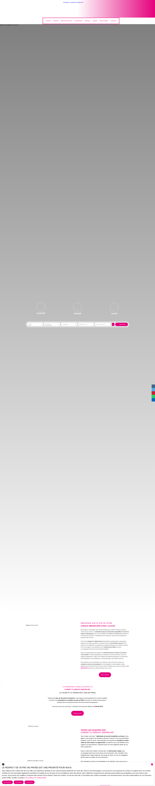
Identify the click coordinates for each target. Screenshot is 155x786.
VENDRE (95, 20)
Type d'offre (30, 323)
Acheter (55, 20)
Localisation (65, 324)
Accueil (48, 20)
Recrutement (104, 20)
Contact (113, 20)
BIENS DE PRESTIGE (66, 20)
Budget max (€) (83, 324)
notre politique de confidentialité (35, 778)
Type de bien (47, 323)
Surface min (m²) (100, 324)
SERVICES (87, 20)
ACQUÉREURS (78, 20)
